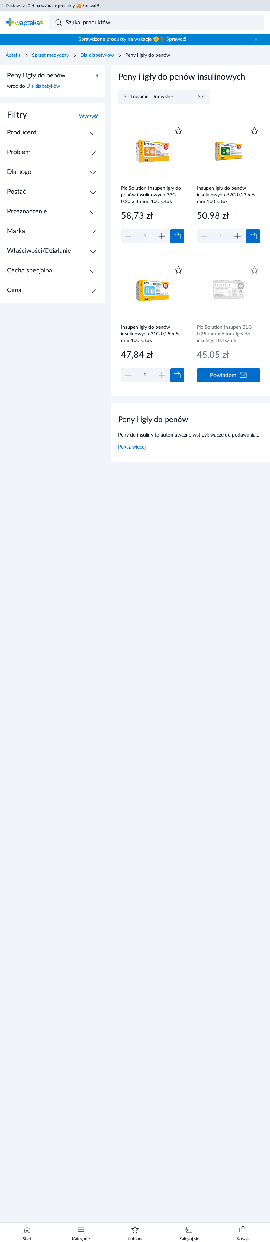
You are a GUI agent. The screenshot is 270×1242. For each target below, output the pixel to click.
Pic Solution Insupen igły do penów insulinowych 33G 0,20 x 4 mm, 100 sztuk (151, 195)
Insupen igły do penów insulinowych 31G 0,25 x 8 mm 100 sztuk (150, 334)
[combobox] (157, 22)
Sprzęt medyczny (50, 55)
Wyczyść (88, 116)
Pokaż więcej (132, 447)
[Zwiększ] (162, 236)
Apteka (13, 55)
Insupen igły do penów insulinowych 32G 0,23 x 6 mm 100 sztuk (226, 195)
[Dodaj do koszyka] (177, 236)
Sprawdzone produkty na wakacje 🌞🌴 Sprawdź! (132, 39)
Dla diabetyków (97, 55)
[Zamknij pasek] (256, 39)
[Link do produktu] (152, 184)
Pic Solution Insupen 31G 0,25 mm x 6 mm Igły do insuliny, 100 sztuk (224, 334)
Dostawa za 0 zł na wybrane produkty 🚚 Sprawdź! (52, 6)
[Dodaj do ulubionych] (178, 131)
